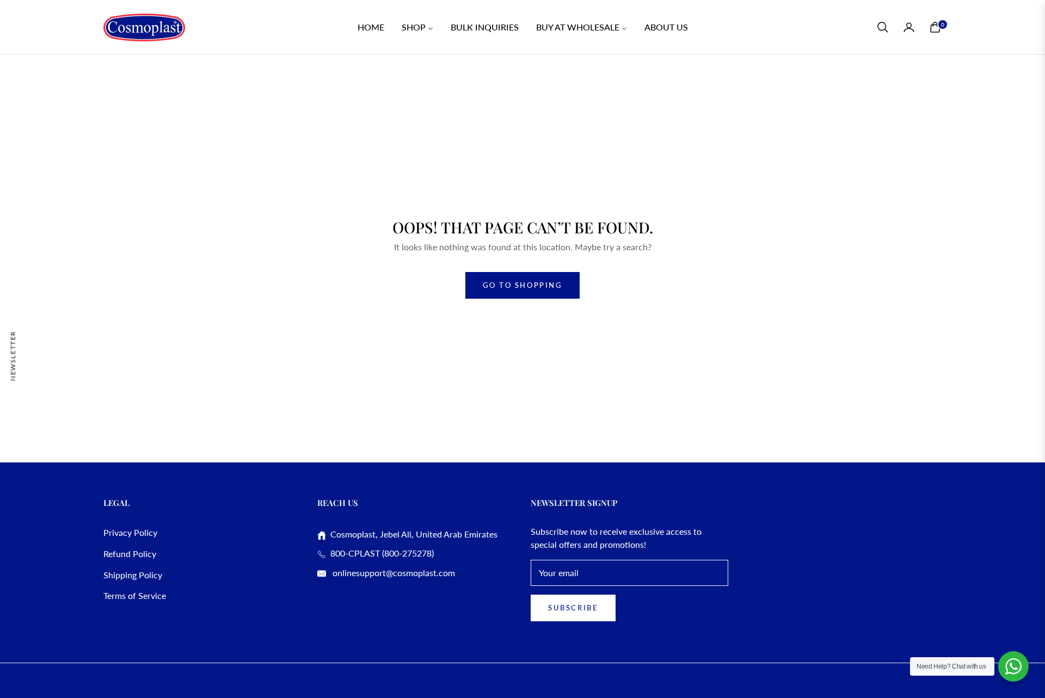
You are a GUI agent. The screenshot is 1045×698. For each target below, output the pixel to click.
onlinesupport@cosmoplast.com (392, 572)
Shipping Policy (132, 575)
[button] (883, 27)
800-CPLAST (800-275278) (380, 553)
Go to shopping (522, 285)
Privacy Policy (130, 532)
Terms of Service (134, 595)
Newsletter (13, 355)
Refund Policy (129, 553)
